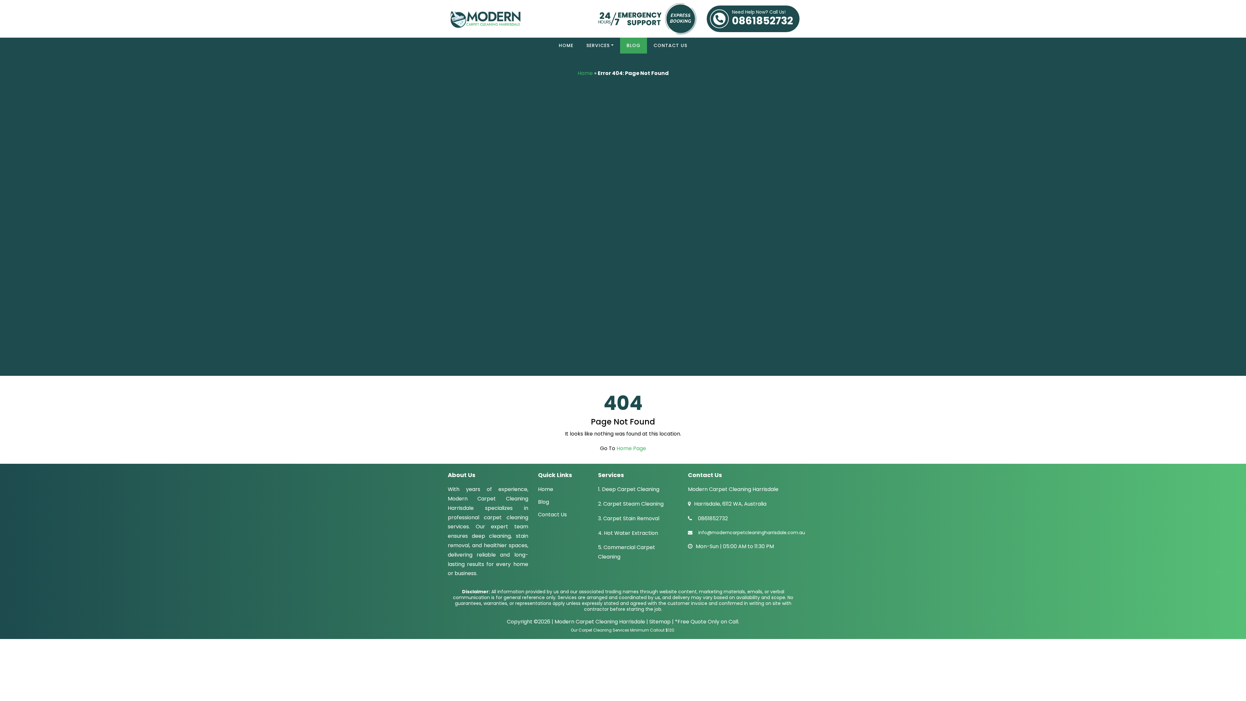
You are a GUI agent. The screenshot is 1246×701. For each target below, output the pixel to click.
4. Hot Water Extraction (628, 533)
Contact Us (670, 45)
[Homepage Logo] (515, 19)
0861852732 (762, 19)
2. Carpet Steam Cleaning (631, 504)
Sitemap (660, 621)
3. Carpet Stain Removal (628, 518)
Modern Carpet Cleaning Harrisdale (600, 621)
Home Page (631, 448)
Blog (634, 45)
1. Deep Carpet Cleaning (628, 489)
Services (598, 45)
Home (566, 45)
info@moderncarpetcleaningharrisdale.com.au (751, 532)
